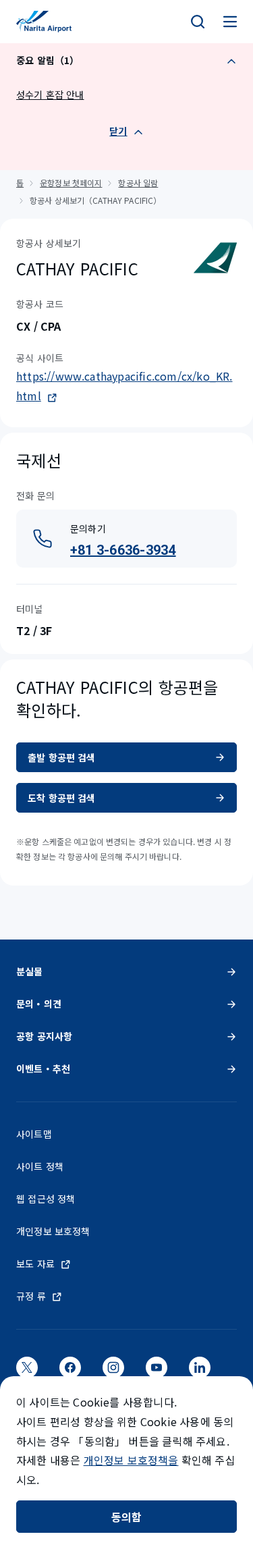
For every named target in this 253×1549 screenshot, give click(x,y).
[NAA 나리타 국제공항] (44, 21)
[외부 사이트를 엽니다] (27, 1371)
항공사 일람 (138, 182)
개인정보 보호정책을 (131, 1460)
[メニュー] (230, 21)
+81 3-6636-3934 (123, 550)
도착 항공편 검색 (62, 798)
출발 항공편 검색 (62, 757)
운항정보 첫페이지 (71, 182)
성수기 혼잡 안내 (50, 94)
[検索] (197, 21)
